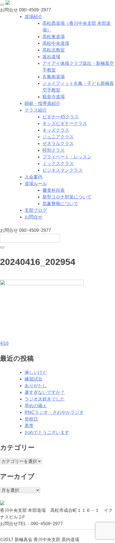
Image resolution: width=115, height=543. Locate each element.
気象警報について (60, 203)
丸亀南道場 (53, 76)
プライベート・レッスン (67, 156)
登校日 (31, 419)
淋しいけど (36, 372)
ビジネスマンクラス (62, 170)
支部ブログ (36, 210)
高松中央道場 (55, 43)
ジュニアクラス (58, 136)
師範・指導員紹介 (42, 103)
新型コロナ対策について (67, 197)
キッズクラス (55, 130)
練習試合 (33, 379)
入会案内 (33, 177)
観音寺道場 (53, 96)
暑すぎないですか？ (45, 392)
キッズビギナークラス (64, 123)
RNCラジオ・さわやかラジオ (54, 412)
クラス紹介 (36, 110)
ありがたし (36, 385)
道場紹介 (33, 16)
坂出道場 (51, 56)
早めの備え (36, 405)
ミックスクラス (58, 163)
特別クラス (53, 150)
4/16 (4, 343)
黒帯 (29, 425)
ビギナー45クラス (60, 116)
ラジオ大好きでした (45, 399)
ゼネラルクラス (58, 143)
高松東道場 (53, 36)
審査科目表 (53, 190)
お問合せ (33, 217)
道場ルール (36, 183)
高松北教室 (53, 50)
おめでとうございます (47, 432)
